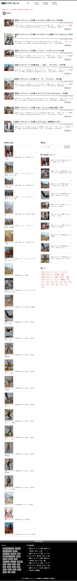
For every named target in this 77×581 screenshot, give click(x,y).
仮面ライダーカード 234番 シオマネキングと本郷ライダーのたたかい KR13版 (44, 35)
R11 (66, 284)
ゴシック (56, 279)
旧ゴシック (49, 279)
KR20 (47, 284)
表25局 (43, 274)
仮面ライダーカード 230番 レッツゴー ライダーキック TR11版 (39, 51)
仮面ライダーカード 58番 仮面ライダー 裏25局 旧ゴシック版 (60, 161)
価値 (62, 274)
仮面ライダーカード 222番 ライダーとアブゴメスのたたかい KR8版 (41, 93)
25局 (43, 279)
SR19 (43, 284)
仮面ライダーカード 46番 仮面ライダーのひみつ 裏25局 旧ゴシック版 (61, 194)
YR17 (62, 284)
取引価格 (57, 274)
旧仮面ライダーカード (47, 277)
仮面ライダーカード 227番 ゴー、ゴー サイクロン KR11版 (38, 79)
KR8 (52, 282)
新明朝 (56, 277)
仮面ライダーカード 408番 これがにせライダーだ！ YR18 (60, 215)
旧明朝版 (62, 279)
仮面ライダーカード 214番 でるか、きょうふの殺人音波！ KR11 (39, 108)
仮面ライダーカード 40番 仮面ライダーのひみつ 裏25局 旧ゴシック (61, 246)
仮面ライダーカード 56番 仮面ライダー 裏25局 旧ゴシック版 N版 (60, 184)
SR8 (70, 282)
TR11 (43, 282)
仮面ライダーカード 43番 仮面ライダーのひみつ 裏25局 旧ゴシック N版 (61, 257)
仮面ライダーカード (47, 272)
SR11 (47, 282)
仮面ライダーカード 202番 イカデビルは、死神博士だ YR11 (38, 122)
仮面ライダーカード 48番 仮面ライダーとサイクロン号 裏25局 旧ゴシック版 (61, 172)
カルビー (56, 272)
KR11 (68, 279)
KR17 (57, 284)
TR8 (56, 282)
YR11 (52, 284)
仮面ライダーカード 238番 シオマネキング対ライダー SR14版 (39, 20)
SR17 (43, 287)
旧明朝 (67, 277)
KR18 (65, 282)
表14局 (62, 277)
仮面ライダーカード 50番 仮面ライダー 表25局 (61, 235)
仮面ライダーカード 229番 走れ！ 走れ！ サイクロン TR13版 (40, 65)
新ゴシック (50, 274)
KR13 (60, 282)
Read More (68, 29)
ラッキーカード (64, 272)
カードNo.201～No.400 (67, 23)
